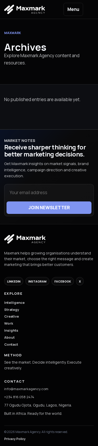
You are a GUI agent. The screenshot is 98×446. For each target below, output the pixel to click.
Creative (11, 316)
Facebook (62, 281)
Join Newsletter (49, 208)
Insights (11, 330)
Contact (11, 344)
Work (8, 323)
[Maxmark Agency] (28, 9)
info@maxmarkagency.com (26, 388)
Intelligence (14, 302)
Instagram (37, 281)
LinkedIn (13, 281)
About (9, 337)
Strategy (11, 309)
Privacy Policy (15, 439)
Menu (73, 9)
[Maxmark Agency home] (24, 239)
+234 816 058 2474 (19, 397)
